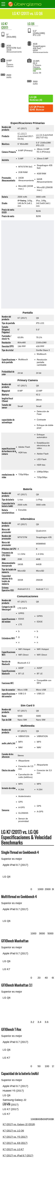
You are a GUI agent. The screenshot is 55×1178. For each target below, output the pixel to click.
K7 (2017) (4, 25)
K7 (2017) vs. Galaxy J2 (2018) (19, 1124)
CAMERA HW (37, 70)
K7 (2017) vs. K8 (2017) (15, 1143)
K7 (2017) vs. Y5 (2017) (15, 1137)
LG (2, 23)
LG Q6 (39, 135)
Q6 (32, 23)
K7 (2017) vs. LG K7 (13, 1149)
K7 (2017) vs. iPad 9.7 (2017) (18, 1155)
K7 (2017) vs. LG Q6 (13, 1130)
